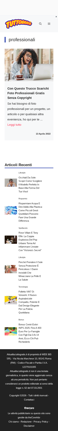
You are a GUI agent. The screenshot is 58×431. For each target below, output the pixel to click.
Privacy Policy (41, 421)
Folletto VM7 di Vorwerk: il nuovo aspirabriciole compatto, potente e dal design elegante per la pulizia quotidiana (29, 302)
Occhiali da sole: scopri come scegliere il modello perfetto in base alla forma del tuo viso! (30, 184)
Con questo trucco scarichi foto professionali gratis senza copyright (28, 93)
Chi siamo (14, 421)
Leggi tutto (14, 124)
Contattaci (29, 399)
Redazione (26, 421)
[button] (40, 24)
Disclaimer (29, 425)
